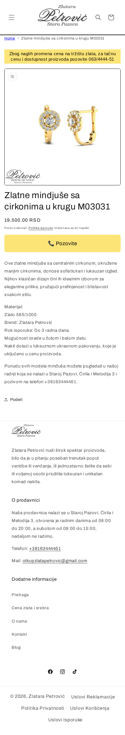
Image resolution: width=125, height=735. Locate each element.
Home (9, 38)
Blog (16, 647)
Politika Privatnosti (42, 708)
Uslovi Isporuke (65, 719)
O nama (19, 621)
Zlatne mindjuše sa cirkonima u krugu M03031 (63, 38)
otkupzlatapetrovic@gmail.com (55, 560)
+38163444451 (45, 548)
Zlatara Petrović (46, 696)
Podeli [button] (16, 399)
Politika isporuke (40, 228)
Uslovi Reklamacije (93, 696)
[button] (11, 17)
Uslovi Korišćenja (90, 708)
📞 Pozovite (62, 243)
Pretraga (20, 595)
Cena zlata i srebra (30, 608)
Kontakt (19, 634)
